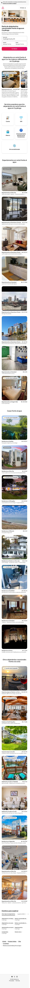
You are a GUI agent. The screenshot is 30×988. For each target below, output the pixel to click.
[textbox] (8, 44)
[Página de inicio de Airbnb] (3, 7)
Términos (17, 980)
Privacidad (11, 980)
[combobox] (14, 39)
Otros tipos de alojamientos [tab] (8, 914)
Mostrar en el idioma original (9, 3)
